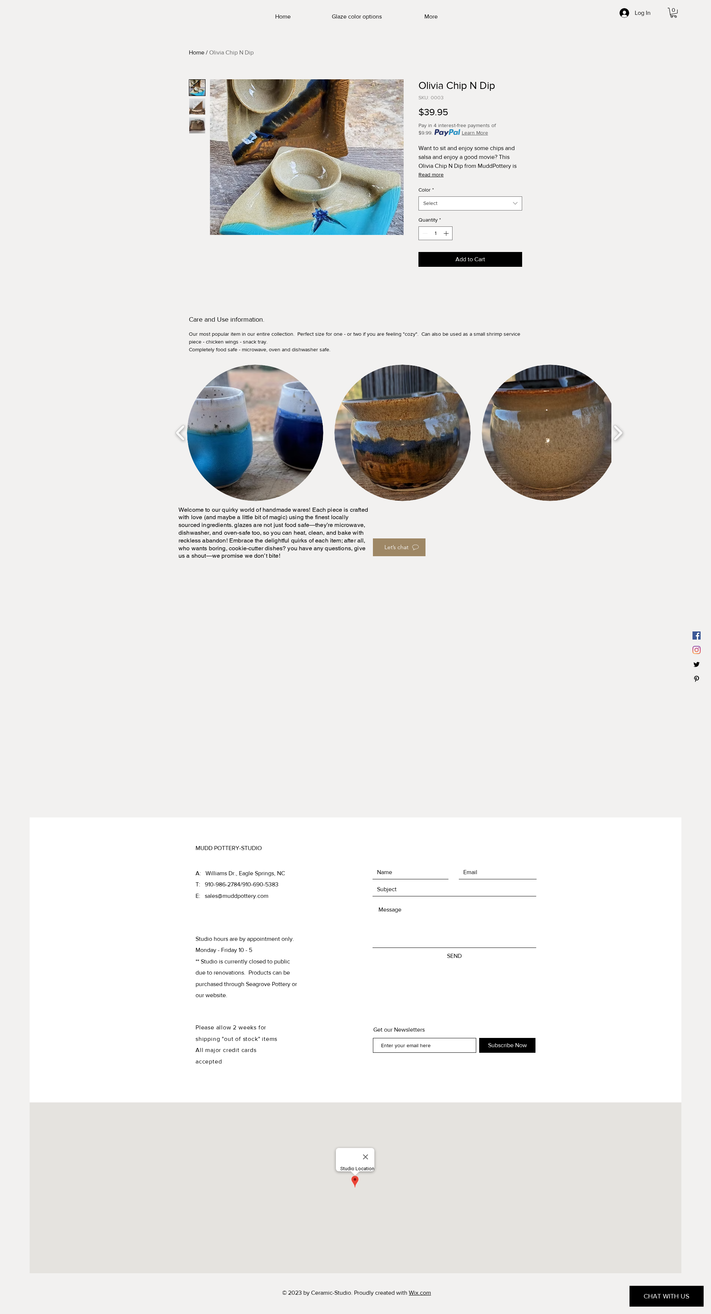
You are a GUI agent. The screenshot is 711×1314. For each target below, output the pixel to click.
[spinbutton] (435, 233)
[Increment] (446, 233)
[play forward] (618, 433)
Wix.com (420, 1293)
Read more (431, 174)
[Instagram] (696, 650)
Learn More (475, 133)
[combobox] (470, 203)
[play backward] (180, 433)
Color (426, 190)
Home (196, 52)
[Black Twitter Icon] (696, 664)
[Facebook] (696, 635)
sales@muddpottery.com (236, 896)
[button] (674, 13)
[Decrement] (424, 233)
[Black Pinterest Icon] (696, 679)
